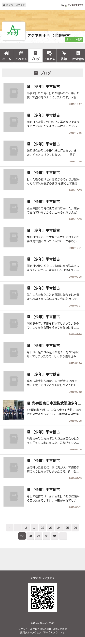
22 (42, 527)
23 (50, 527)
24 (58, 527)
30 (46, 536)
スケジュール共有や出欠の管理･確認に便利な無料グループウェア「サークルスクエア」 (42, 630)
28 (30, 536)
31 (54, 536)
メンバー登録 (75, 39)
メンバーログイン (15, 4)
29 (38, 536)
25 (67, 527)
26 (75, 527)
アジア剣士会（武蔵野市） (50, 36)
